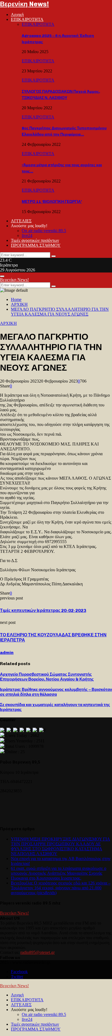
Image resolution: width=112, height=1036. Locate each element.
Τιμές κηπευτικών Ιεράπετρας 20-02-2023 (43, 610)
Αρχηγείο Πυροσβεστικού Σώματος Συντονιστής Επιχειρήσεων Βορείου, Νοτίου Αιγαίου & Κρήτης (47, 677)
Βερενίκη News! (24, 4)
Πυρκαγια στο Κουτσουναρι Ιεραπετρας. (46, 878)
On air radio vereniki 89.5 (44, 230)
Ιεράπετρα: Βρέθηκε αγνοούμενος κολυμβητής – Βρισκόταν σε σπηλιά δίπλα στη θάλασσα (56, 692)
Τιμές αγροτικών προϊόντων (35, 240)
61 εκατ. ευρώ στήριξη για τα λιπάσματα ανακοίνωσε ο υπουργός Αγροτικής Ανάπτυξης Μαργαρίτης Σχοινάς (58, 870)
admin (7, 652)
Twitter (17, 976)
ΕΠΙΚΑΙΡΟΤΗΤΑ (27, 19)
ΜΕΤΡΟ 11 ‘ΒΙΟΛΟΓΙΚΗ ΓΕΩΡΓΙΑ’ (52, 201)
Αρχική (17, 14)
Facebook (19, 971)
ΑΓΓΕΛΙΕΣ (21, 221)
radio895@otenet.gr (37, 952)
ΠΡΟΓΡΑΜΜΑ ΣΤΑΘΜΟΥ (36, 245)
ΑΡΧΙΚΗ (8, 323)
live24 (27, 235)
